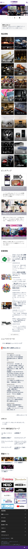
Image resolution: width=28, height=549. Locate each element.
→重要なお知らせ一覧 (21, 415)
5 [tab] (17, 18)
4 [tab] (14, 18)
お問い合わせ (4, 541)
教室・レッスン (5, 514)
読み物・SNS (4, 524)
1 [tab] (8, 18)
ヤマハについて (5, 535)
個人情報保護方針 (5, 543)
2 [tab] (10, 18)
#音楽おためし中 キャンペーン (12, 213)
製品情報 (3, 510)
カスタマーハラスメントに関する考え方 (10, 544)
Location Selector (5, 538)
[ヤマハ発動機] (20, 459)
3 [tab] (12, 18)
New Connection (8, 238)
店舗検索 (3, 531)
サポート (3, 528)
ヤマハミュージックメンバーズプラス (13, 188)
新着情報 (3, 521)
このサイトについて (13, 541)
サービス (3, 517)
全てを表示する (14, 334)
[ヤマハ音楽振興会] (7, 459)
